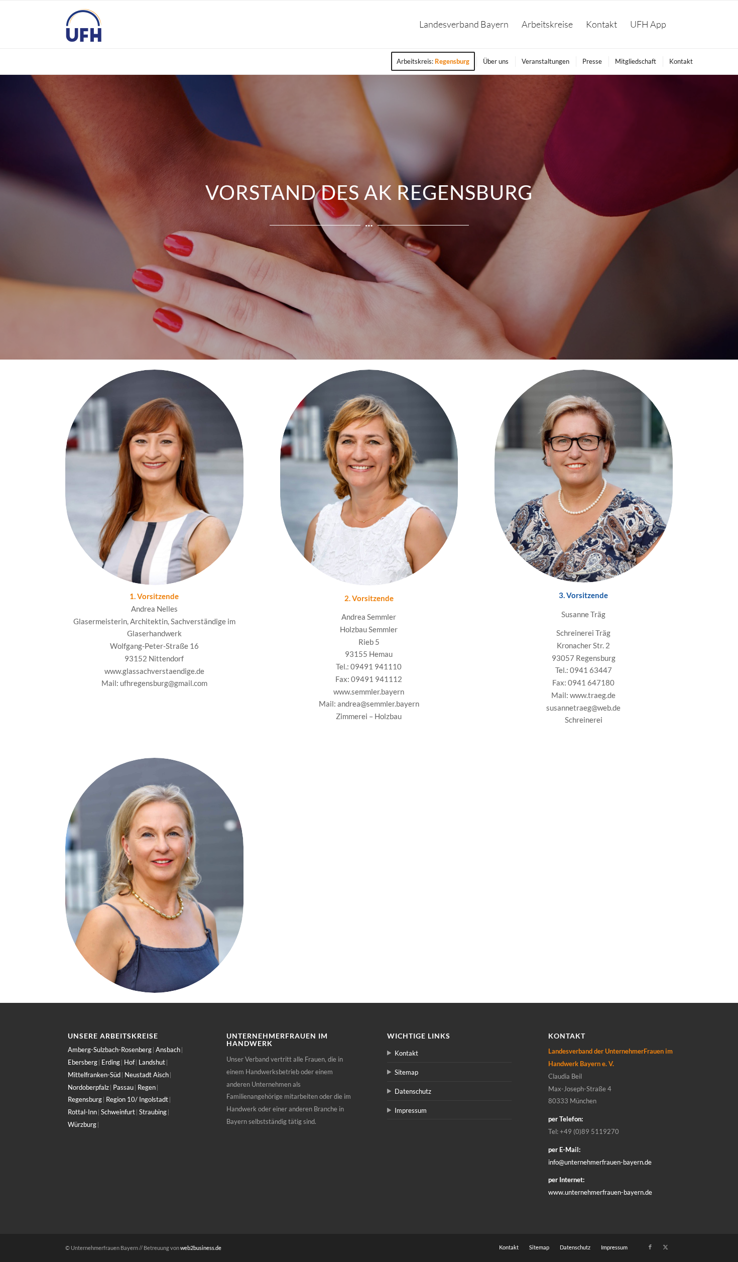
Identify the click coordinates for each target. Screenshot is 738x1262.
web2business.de (200, 1247)
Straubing (153, 1112)
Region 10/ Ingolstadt (137, 1099)
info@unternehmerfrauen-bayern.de (600, 1162)
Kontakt (406, 1053)
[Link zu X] (665, 1246)
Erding (110, 1062)
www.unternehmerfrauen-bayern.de (600, 1192)
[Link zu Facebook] (650, 1246)
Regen (147, 1087)
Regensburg (85, 1099)
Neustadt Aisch (147, 1075)
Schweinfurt (118, 1112)
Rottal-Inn (82, 1112)
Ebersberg (82, 1062)
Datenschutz (413, 1091)
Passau (123, 1087)
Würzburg (82, 1124)
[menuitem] (464, 24)
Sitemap (406, 1072)
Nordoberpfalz (88, 1087)
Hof (129, 1062)
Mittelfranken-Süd (94, 1075)
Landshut (152, 1062)
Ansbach (168, 1050)
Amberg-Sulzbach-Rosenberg (110, 1050)
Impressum (411, 1110)
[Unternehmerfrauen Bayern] (84, 24)
